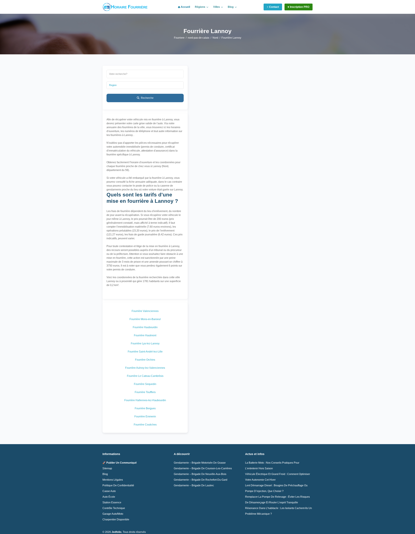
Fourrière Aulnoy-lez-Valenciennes (145, 367)
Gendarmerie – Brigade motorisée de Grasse (200, 462)
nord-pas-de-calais (198, 37)
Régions (200, 7)
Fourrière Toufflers (145, 392)
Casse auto (109, 491)
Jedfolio (116, 532)
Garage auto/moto (112, 513)
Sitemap (107, 468)
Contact (274, 7)
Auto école (108, 496)
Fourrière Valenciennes (145, 311)
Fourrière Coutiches (145, 424)
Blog (231, 7)
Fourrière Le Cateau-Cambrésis (145, 376)
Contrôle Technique (113, 508)
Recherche (147, 98)
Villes (216, 7)
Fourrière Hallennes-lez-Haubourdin (145, 400)
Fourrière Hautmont (145, 335)
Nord (215, 37)
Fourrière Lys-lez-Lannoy (145, 343)
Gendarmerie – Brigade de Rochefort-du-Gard (200, 479)
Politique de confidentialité (118, 485)
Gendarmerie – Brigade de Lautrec (194, 485)
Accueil (185, 7)
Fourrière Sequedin (145, 384)
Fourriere (179, 37)
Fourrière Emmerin (145, 416)
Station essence (111, 502)
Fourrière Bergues (145, 408)
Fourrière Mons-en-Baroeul (145, 319)
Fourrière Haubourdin (145, 327)
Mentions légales (112, 479)
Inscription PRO (299, 7)
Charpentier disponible (115, 519)
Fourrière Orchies (145, 359)
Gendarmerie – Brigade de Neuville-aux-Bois (200, 474)
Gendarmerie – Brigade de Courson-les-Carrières (203, 468)
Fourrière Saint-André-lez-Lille (145, 351)
